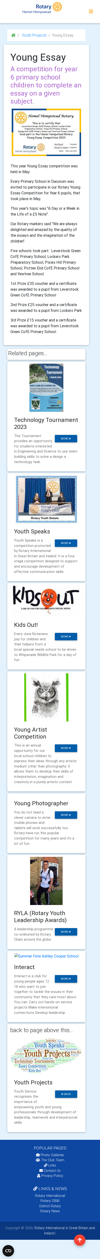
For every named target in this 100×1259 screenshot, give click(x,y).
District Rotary (50, 1206)
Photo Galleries (52, 1155)
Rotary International (50, 1195)
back (67, 1094)
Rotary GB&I (50, 1201)
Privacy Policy (52, 1176)
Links (52, 1165)
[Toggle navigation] (91, 11)
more (65, 438)
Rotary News (50, 1211)
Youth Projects (34, 35)
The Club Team (52, 1160)
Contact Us (52, 1170)
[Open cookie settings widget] (8, 1251)
